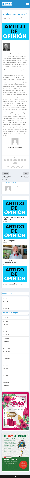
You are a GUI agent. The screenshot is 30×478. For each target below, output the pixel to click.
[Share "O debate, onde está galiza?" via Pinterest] (16, 160)
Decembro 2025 (6, 348)
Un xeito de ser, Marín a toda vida (13, 218)
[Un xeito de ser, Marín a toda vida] (15, 208)
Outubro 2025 (6, 355)
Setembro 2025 (6, 358)
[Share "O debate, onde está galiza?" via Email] (13, 162)
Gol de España (9, 241)
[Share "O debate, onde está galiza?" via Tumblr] (13, 160)
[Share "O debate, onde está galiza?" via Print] (16, 162)
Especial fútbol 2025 (8, 345)
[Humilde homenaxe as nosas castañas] (15, 252)
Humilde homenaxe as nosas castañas (13, 261)
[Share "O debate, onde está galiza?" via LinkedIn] (19, 160)
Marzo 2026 (6, 308)
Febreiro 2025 (6, 382)
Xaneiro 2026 (6, 341)
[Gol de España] (15, 231)
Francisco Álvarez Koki (15, 17)
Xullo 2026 (5, 321)
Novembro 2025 (7, 351)
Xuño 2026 (5, 298)
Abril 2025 (5, 375)
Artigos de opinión (12, 19)
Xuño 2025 (5, 368)
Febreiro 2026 (6, 338)
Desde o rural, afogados (13, 284)
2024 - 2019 (5, 389)
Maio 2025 (5, 372)
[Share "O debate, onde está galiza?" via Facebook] (5, 160)
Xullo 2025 (5, 365)
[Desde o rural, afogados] (15, 274)
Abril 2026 (5, 305)
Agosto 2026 (6, 317)
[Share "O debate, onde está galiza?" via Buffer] (22, 160)
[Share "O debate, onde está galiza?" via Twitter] (8, 160)
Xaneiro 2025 (6, 385)
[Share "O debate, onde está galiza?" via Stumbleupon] (24, 160)
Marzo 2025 (6, 379)
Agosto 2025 (6, 362)
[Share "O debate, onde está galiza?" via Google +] (10, 160)
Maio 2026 (5, 301)
